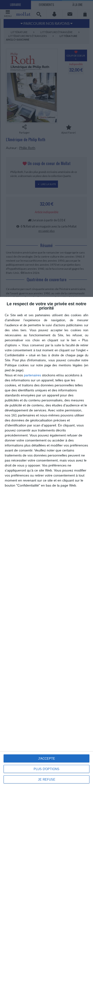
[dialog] (46, 643)
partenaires (32, 375)
